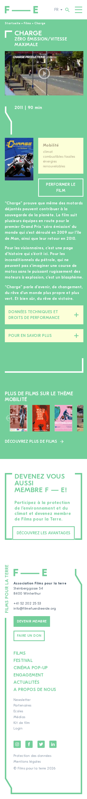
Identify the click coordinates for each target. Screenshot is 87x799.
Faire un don (29, 636)
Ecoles (18, 711)
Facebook (29, 744)
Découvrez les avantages (44, 533)
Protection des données (32, 756)
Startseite (13, 23)
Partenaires (22, 705)
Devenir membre (32, 621)
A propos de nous (35, 689)
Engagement (29, 675)
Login (18, 728)
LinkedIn (53, 744)
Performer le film (61, 187)
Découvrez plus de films (31, 441)
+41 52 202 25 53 (27, 603)
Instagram (17, 744)
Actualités (26, 682)
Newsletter (22, 700)
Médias (19, 717)
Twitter (41, 744)
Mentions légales (27, 762)
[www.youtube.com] (44, 73)
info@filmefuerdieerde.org (35, 609)
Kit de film (22, 723)
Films (27, 23)
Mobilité (51, 145)
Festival (23, 660)
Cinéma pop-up (31, 667)
